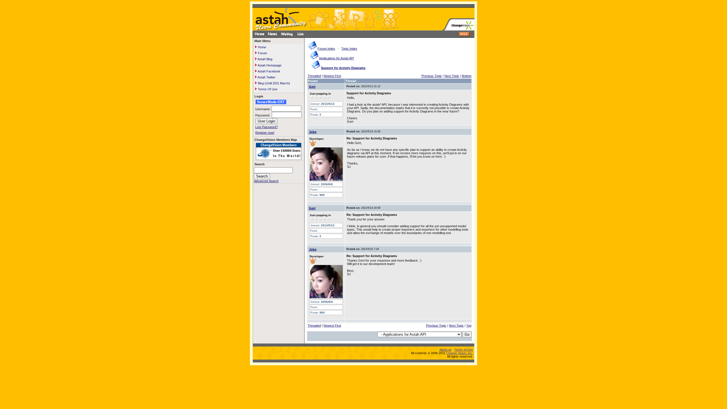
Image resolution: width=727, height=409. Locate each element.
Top (468, 325)
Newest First (332, 76)
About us (445, 349)
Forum (262, 53)
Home (261, 47)
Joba (312, 131)
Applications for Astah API (336, 58)
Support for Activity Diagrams (343, 68)
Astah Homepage (269, 65)
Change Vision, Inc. (459, 353)
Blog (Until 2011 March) (273, 83)
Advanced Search (266, 181)
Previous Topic (431, 76)
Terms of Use (463, 349)
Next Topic (451, 76)
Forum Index (326, 48)
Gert (312, 86)
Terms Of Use (267, 89)
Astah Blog (264, 59)
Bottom (466, 76)
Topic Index (349, 48)
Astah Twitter (266, 77)
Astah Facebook (268, 71)
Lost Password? (266, 127)
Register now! (264, 132)
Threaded (314, 76)
